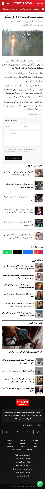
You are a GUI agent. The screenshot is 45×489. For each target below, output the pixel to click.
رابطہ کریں (37, 425)
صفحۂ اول (36, 9)
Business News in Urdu (22, 462)
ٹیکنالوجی (29, 449)
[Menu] (43, 10)
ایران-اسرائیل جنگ (7, 9)
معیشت (22, 443)
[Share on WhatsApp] (10, 29)
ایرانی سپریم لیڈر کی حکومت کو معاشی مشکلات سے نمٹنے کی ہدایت (18, 186)
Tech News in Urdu (22, 465)
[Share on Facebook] (3, 29)
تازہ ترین (28, 9)
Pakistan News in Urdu (22, 455)
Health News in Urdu (22, 472)
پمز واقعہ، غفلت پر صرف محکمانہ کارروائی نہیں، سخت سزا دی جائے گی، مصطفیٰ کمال (18, 236)
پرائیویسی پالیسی (27, 425)
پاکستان (22, 9)
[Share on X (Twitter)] (7, 29)
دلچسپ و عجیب (16, 449)
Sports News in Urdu (22, 458)
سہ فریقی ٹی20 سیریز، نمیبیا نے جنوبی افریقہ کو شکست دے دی (18, 223)
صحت (22, 446)
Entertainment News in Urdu (22, 469)
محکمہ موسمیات (33, 114)
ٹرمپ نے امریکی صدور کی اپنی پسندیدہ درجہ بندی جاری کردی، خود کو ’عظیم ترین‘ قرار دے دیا (17, 211)
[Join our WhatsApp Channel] (40, 484)
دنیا (17, 9)
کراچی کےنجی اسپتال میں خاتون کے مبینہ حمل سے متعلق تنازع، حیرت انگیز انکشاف (18, 173)
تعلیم (35, 446)
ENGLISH (40, 3)
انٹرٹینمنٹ (10, 446)
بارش (40, 114)
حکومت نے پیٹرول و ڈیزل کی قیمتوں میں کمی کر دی (18, 198)
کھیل (9, 443)
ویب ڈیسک (40, 30)
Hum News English (22, 476)
